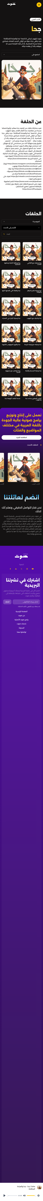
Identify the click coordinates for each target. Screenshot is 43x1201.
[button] (40, 4)
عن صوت (21, 615)
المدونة (21, 628)
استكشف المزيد (21, 437)
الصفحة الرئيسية (21, 611)
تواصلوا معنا (21, 632)
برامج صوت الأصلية (21, 620)
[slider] (12, 1196)
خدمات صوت (21, 624)
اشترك (7, 602)
